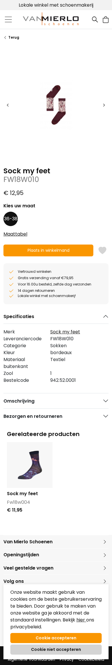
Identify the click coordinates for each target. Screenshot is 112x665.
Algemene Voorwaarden (31, 659)
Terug (13, 37)
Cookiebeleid (91, 659)
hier (81, 620)
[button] (106, 19)
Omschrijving (18, 401)
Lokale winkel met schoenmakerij (56, 5)
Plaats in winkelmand (48, 251)
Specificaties (18, 316)
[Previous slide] (8, 105)
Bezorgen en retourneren (32, 416)
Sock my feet (65, 331)
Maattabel (15, 234)
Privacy (67, 659)
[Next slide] (104, 105)
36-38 (11, 218)
